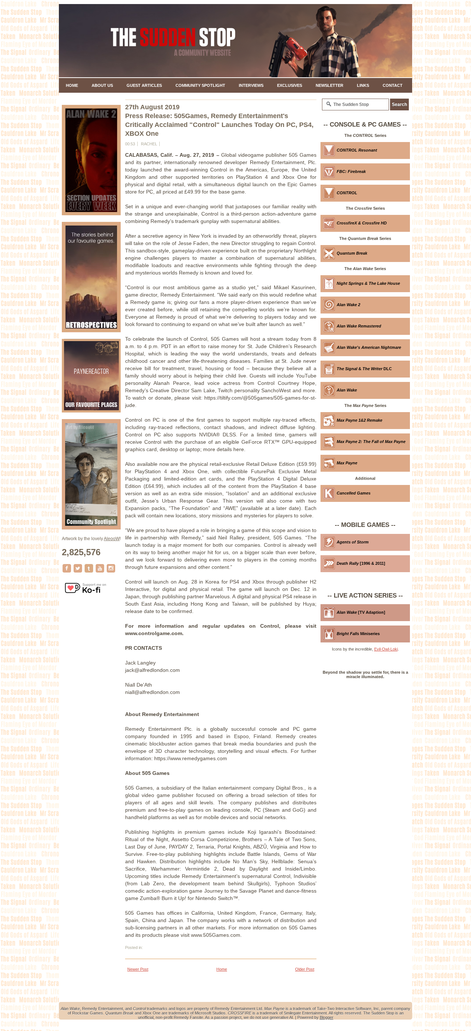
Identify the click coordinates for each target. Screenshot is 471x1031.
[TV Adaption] (361, 612)
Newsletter (329, 85)
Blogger (326, 1017)
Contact (393, 85)
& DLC (364, 368)
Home (72, 85)
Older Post (304, 969)
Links (363, 85)
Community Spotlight (200, 85)
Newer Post (137, 969)
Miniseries (358, 633)
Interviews (251, 85)
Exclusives (289, 85)
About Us (102, 85)
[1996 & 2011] (361, 563)
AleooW (112, 538)
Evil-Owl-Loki (386, 649)
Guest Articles (144, 85)
